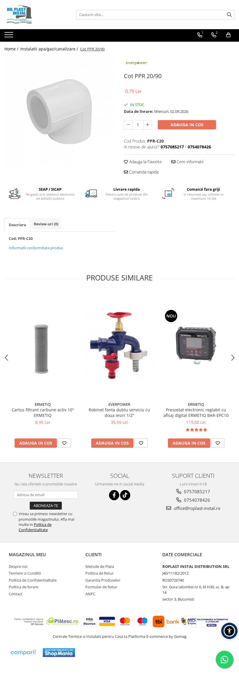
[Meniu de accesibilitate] (229, 631)
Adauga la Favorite (145, 161)
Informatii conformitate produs (36, 247)
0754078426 (196, 500)
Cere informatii (189, 161)
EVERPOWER (119, 404)
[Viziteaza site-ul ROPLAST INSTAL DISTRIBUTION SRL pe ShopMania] (59, 652)
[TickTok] (125, 495)
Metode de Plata (99, 566)
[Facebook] (114, 495)
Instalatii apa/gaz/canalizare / (49, 49)
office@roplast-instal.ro (196, 508)
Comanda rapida (143, 172)
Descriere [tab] (17, 224)
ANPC (90, 593)
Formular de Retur (101, 586)
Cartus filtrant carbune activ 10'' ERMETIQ (43, 412)
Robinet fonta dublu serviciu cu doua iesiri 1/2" (119, 412)
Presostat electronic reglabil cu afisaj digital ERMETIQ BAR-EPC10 (196, 412)
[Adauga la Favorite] (64, 443)
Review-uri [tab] (46, 224)
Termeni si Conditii (25, 573)
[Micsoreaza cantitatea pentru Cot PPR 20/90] (128, 124)
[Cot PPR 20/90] (59, 111)
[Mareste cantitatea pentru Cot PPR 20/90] (147, 124)
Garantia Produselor (102, 580)
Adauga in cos (187, 124)
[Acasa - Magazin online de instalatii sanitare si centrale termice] (33, 14)
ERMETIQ (43, 404)
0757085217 (196, 491)
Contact (15, 593)
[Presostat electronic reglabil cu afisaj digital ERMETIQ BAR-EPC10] (196, 345)
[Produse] (9, 36)
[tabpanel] (59, 111)
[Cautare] (229, 15)
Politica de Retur (99, 573)
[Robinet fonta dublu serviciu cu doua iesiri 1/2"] (119, 345)
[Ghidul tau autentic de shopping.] (23, 652)
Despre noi (18, 566)
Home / (12, 49)
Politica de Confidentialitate (35, 527)
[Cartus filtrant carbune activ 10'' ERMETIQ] (42, 346)
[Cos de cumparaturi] (228, 35)
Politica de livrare (23, 586)
